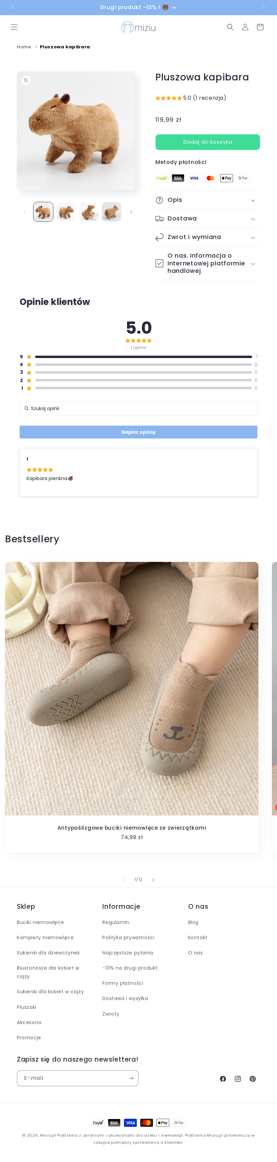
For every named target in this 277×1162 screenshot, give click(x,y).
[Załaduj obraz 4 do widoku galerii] (112, 212)
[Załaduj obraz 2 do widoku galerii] (66, 212)
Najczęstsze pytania (127, 952)
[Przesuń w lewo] (24, 212)
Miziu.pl (48, 1135)
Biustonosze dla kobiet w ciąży (48, 972)
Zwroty (111, 1014)
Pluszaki (26, 1007)
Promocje (29, 1037)
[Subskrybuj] (130, 1078)
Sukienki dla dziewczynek (48, 952)
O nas (195, 952)
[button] (14, 27)
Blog (193, 922)
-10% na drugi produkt (130, 968)
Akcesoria (29, 1022)
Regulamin (115, 922)
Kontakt (198, 937)
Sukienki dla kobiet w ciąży (50, 991)
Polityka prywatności (128, 937)
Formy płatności (122, 983)
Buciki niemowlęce (40, 922)
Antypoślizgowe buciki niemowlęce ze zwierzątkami (131, 828)
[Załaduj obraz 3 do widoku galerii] (89, 212)
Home (24, 47)
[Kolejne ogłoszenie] (263, 7)
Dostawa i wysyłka (125, 998)
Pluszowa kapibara (65, 47)
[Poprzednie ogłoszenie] (13, 7)
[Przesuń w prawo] (131, 212)
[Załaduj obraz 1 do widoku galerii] (43, 212)
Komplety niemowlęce (45, 937)
